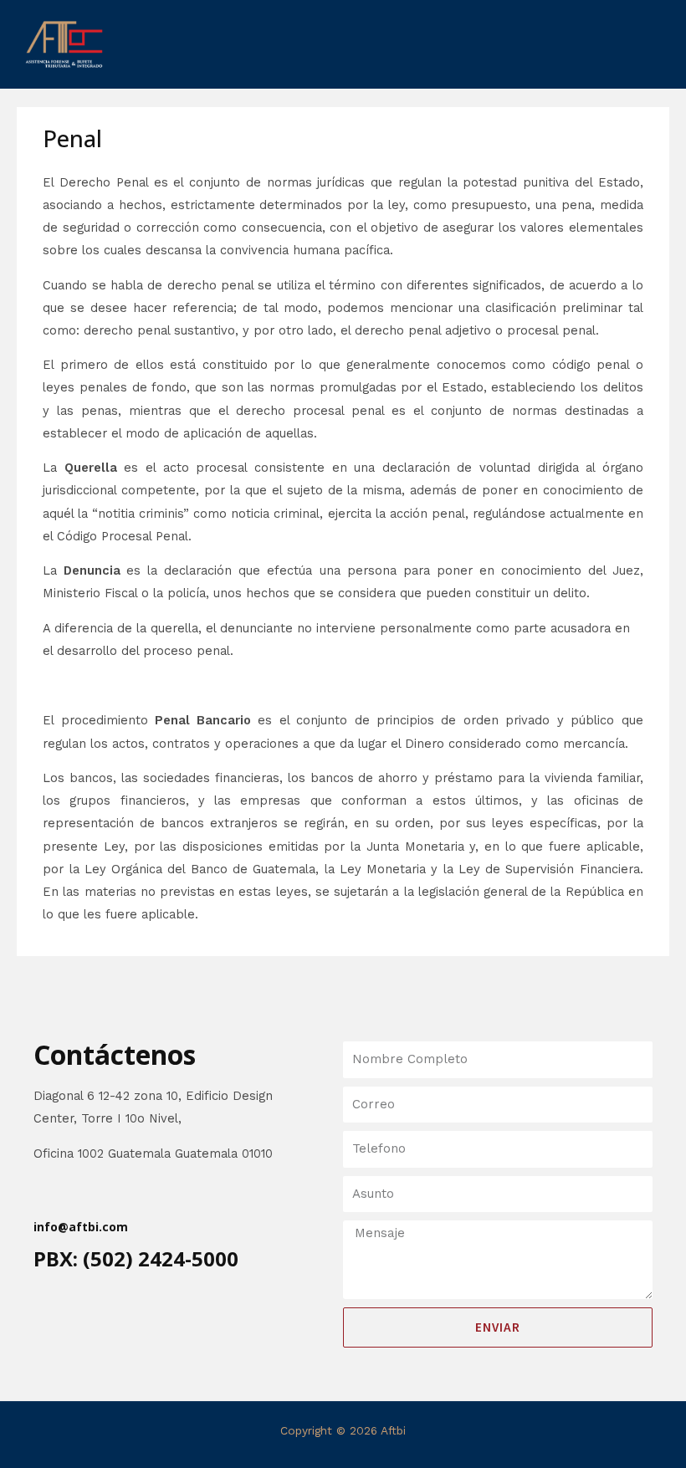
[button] (342, 44)
